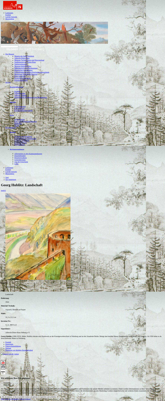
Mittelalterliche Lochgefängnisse (25, 68)
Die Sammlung (10, 179)
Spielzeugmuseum (20, 64)
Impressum (9, 344)
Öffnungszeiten (19, 93)
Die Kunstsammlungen (17, 149)
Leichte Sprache (11, 17)
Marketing (7, 385)
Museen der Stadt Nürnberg (24, 56)
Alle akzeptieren (7, 397)
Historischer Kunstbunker (23, 70)
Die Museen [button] (9, 54)
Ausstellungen (19, 108)
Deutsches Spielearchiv (22, 78)
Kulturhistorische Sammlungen (25, 139)
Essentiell (7, 383)
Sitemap (8, 348)
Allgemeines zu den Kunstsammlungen (28, 154)
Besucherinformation (16, 87)
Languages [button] (9, 13)
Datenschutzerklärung (13, 346)
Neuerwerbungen (20, 143)
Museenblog (9, 19)
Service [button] (8, 82)
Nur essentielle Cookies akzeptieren (26, 397)
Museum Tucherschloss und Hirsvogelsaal (29, 60)
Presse (12, 115)
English (8, 15)
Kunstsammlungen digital (23, 110)
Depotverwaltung (20, 158)
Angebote (13, 102)
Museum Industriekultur (22, 66)
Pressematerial (19, 119)
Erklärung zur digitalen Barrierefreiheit (19, 350)
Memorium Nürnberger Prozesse (25, 74)
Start (7, 177)
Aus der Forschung (21, 162)
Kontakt (17, 91)
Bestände (13, 132)
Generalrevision (20, 160)
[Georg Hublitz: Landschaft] (37, 279)
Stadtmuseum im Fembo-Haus (25, 62)
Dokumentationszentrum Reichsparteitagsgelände (31, 72)
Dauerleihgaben (20, 156)
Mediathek (18, 124)
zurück (3, 190)
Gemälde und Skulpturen (23, 137)
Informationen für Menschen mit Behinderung (30, 97)
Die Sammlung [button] (10, 128)
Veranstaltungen (20, 106)
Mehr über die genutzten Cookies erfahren (16, 399)
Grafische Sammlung (21, 141)
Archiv (16, 126)
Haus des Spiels (20, 76)
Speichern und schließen (48, 397)
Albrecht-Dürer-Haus (22, 58)
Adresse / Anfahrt (20, 95)
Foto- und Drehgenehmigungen (25, 121)
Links (16, 164)
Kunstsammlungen (21, 80)
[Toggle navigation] (2, 9)
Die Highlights (19, 145)
